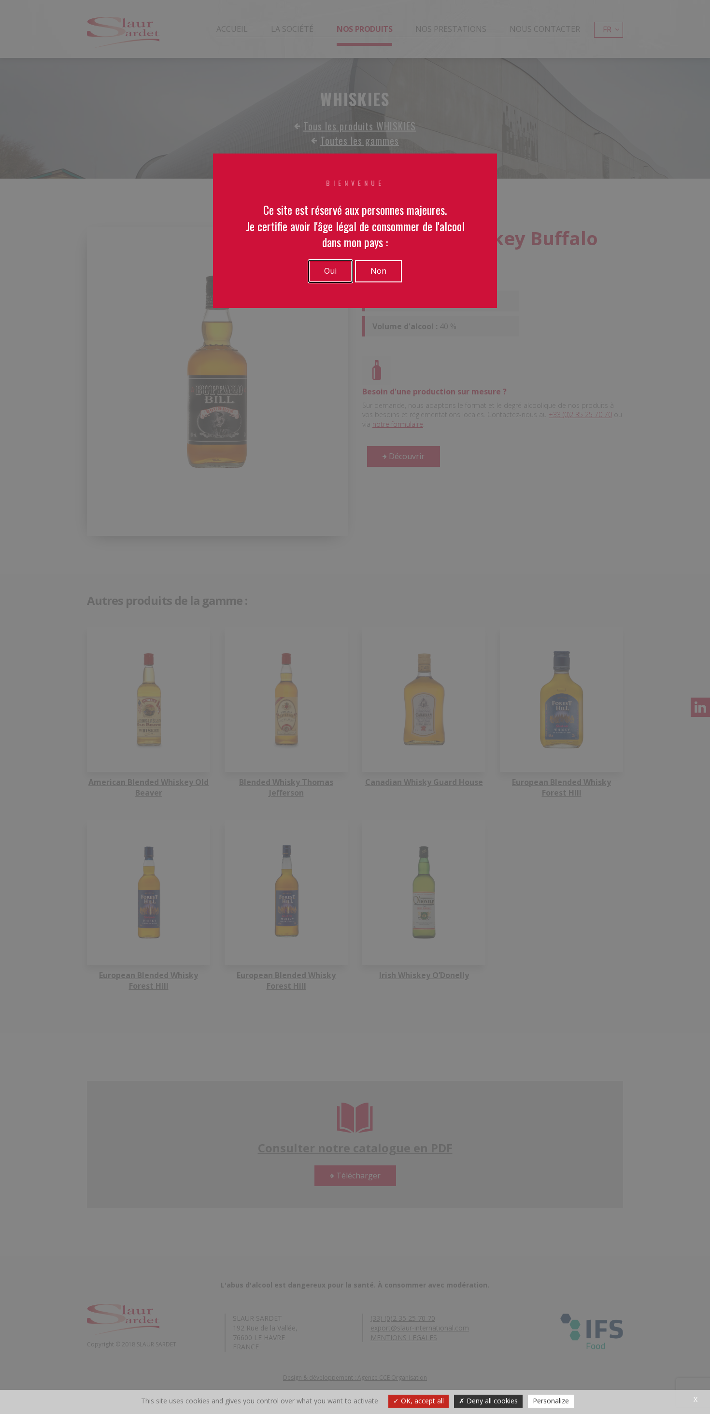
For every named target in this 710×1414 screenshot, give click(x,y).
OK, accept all (421, 1400)
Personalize (551, 1400)
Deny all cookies (491, 1400)
